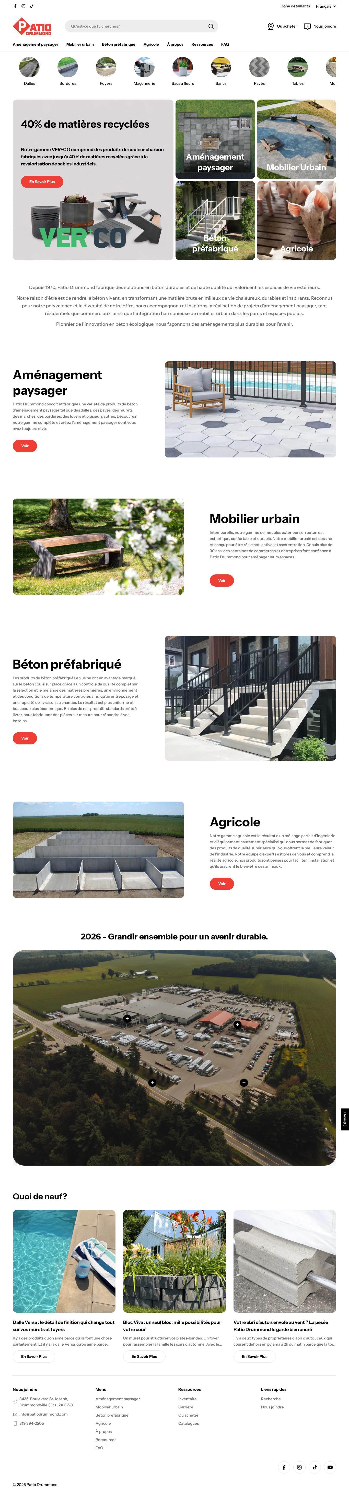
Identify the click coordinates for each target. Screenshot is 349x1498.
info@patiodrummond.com (43, 1414)
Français (323, 6)
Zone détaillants (295, 6)
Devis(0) (345, 1119)
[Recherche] (211, 26)
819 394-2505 (31, 1423)
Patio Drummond (42, 1484)
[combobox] (141, 26)
